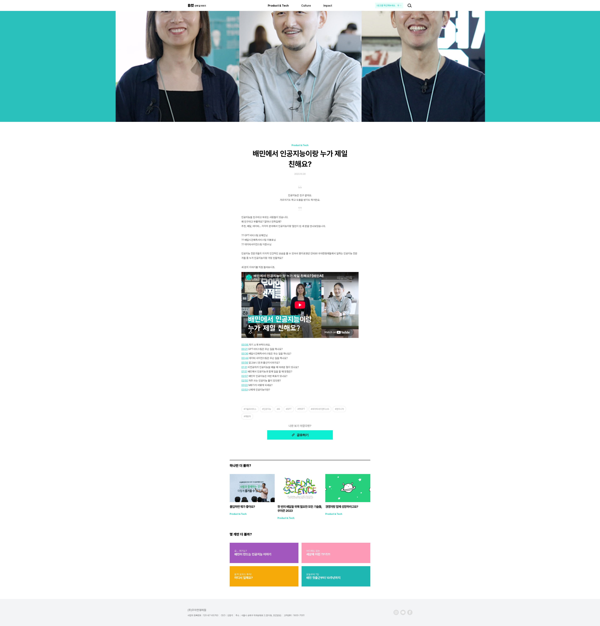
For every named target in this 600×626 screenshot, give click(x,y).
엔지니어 (340, 409)
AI (279, 409)
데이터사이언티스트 (320, 409)
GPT (289, 409)
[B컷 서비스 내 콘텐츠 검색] (409, 5)
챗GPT (302, 409)
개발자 (248, 416)
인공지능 (267, 409)
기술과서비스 (250, 409)
